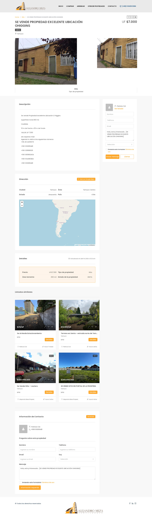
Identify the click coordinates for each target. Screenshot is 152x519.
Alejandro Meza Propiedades (28, 399)
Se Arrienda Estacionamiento (29, 333)
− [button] (22, 205)
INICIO (61, 6)
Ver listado (90, 416)
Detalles (49, 339)
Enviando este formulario (38, 482)
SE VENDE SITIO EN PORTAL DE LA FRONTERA (78, 386)
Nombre (22, 445)
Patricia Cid (23, 347)
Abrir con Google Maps (87, 179)
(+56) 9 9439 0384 (129, 6)
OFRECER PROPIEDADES (96, 6)
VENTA (18, 30)
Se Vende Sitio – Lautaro (27, 386)
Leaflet (76, 245)
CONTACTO (112, 6)
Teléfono (62, 445)
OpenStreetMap (85, 245)
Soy (60, 455)
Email (21, 455)
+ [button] (22, 202)
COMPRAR (70, 6)
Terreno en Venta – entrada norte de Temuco (80, 333)
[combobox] (77, 459)
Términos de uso (48, 482)
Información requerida (30, 487)
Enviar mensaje (112, 157)
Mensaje (22, 464)
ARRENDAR (81, 6)
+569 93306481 (36, 429)
